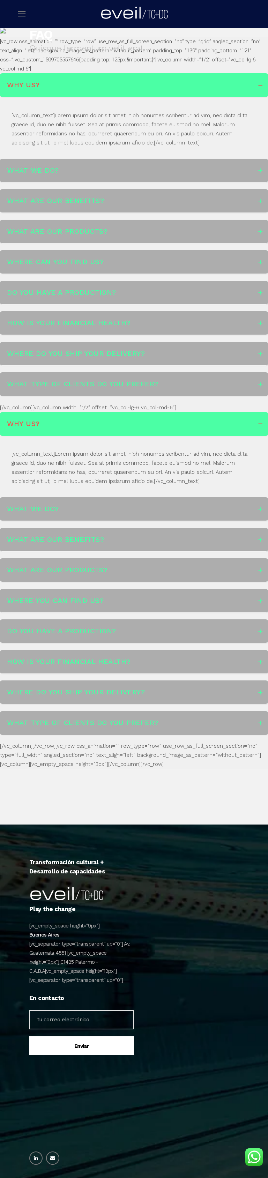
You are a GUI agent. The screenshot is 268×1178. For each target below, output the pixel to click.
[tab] (134, 85)
